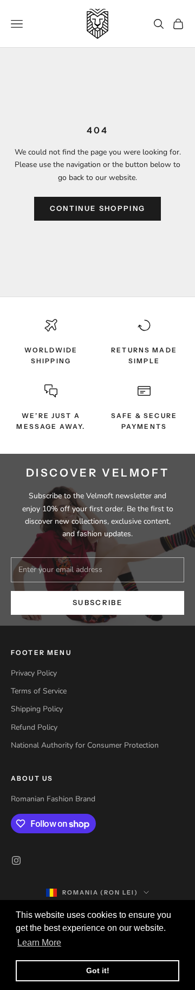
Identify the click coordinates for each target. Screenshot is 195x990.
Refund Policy (34, 727)
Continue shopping (98, 208)
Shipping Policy (37, 709)
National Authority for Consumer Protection (85, 745)
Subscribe (97, 602)
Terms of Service (39, 691)
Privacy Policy (34, 673)
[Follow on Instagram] (16, 860)
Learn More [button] (39, 942)
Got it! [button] (97, 970)
